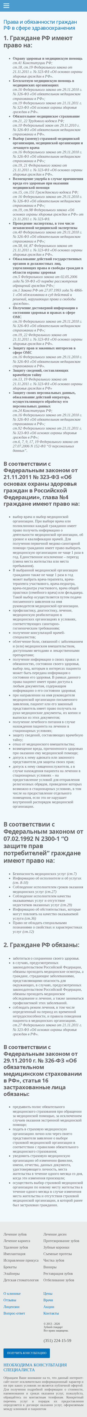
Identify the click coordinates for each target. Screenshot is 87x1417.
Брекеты (10, 1267)
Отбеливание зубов (58, 1280)
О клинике (12, 1294)
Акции (48, 1307)
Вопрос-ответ (14, 1313)
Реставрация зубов (58, 1274)
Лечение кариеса (16, 1241)
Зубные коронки (56, 1247)
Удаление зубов (15, 1247)
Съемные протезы (57, 1254)
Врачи (48, 1300)
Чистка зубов (53, 1260)
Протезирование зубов (61, 1241)
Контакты (51, 1313)
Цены (47, 1294)
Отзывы (9, 1300)
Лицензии (11, 1307)
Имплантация (14, 1254)
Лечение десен (55, 1234)
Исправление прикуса (21, 1260)
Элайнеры (11, 1274)
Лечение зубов (15, 1234)
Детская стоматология (21, 1280)
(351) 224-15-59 (57, 1340)
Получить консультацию (26, 1353)
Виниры (50, 1267)
